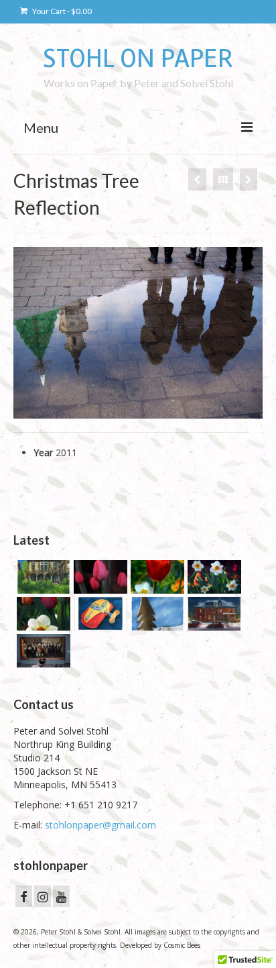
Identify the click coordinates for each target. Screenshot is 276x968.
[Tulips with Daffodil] (155, 577)
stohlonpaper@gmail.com (100, 824)
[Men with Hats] (248, 179)
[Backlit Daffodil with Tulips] (41, 614)
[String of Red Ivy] (197, 179)
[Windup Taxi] (98, 614)
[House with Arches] (41, 577)
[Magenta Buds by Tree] (98, 577)
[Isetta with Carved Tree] (155, 614)
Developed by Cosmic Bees (160, 945)
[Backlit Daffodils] (212, 577)
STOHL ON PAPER (138, 58)
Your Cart (61, 11)
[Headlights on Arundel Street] (212, 614)
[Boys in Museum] (41, 650)
